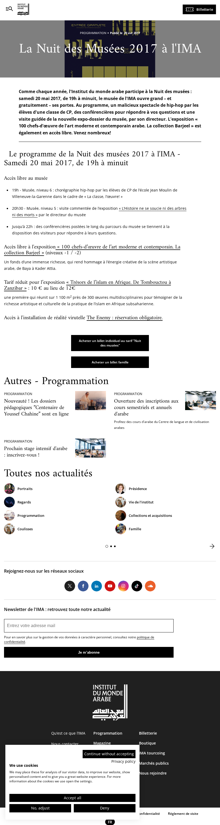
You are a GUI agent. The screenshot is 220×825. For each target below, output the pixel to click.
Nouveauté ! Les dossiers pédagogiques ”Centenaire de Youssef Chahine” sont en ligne (36, 408)
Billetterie (204, 9)
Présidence (138, 488)
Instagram (123, 586)
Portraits (24, 488)
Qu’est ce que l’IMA (68, 733)
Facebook (83, 586)
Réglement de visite (183, 813)
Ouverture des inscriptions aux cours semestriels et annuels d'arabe (146, 408)
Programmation (30, 515)
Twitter (69, 586)
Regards (24, 502)
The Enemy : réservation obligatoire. (125, 318)
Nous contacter (65, 743)
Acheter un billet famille (110, 362)
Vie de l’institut (141, 502)
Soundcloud (150, 586)
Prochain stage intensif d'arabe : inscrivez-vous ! (35, 452)
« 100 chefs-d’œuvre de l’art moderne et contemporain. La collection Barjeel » (92, 250)
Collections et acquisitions (150, 515)
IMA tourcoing (152, 753)
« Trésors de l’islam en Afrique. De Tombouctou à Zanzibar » (87, 285)
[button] (106, 546)
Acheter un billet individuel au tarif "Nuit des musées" (110, 343)
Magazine (102, 743)
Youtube (110, 586)
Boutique (147, 743)
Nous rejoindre (153, 773)
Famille (135, 528)
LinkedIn (96, 586)
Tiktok (136, 586)
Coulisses (25, 528)
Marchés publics (154, 763)
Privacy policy (123, 761)
